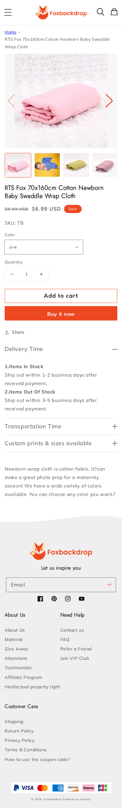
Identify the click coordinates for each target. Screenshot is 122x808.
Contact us (72, 630)
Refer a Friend (76, 649)
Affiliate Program (23, 677)
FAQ (65, 639)
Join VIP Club (74, 658)
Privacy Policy (19, 740)
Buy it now (61, 314)
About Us (15, 630)
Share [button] (18, 332)
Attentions (16, 658)
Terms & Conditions (26, 750)
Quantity (14, 261)
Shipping (14, 721)
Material (14, 639)
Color (10, 234)
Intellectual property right (32, 687)
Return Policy (19, 731)
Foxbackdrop (52, 799)
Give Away (16, 649)
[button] (8, 12)
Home (10, 31)
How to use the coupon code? (37, 759)
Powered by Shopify (77, 799)
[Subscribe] (109, 585)
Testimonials (18, 667)
